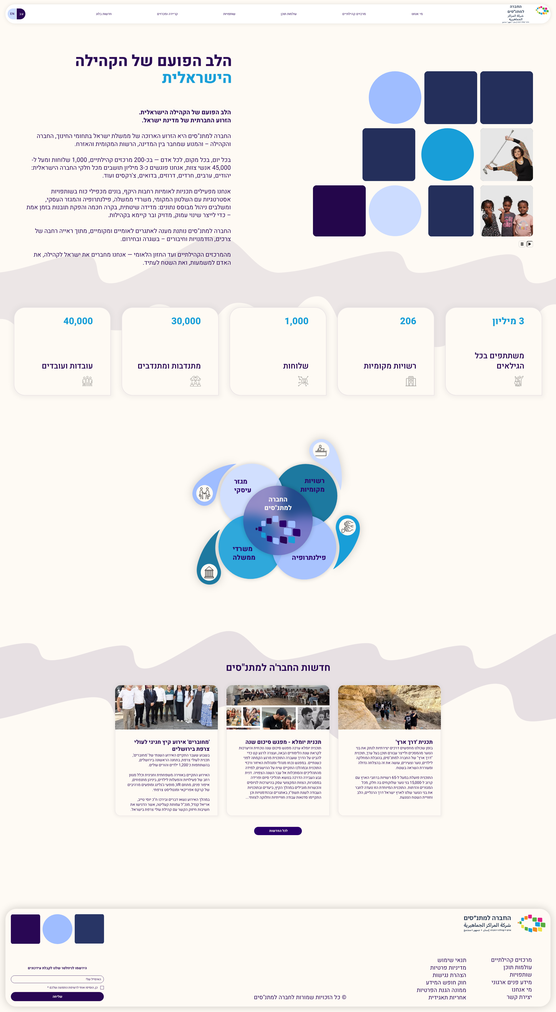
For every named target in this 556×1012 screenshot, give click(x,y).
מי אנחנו (522, 990)
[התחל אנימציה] (529, 244)
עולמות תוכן (517, 967)
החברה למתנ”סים (487, 918)
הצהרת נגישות (449, 975)
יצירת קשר (519, 997)
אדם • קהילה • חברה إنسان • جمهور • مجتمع (515, 22)
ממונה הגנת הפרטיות (441, 990)
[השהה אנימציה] (522, 244)
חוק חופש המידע (446, 982)
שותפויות (521, 975)
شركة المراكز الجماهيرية (516, 18)
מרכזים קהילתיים (511, 960)
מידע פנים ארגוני (511, 982)
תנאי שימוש (451, 960)
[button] (167, 14)
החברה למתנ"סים (278, 504)
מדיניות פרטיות (448, 968)
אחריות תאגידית (447, 997)
